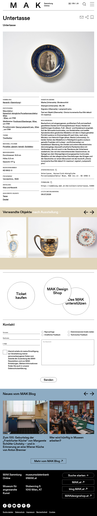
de (69, 3)
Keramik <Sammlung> (12, 102)
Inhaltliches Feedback (52, 335)
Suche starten (76, 475)
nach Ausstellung (45, 212)
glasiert (14, 146)
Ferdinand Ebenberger (22, 121)
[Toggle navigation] (92, 4)
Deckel (5, 199)
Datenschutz (19, 512)
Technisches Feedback (79, 335)
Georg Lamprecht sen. (25, 127)
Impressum (30, 512)
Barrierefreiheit (41, 512)
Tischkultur (7, 138)
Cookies (52, 512)
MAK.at (76, 482)
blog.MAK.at (76, 489)
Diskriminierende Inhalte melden (82, 332)
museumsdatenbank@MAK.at (37, 476)
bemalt (21, 146)
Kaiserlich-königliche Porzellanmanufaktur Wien (20, 114)
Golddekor (29, 146)
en (73, 3)
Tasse (5, 196)
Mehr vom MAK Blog (47, 461)
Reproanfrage (49, 332)
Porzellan (6, 146)
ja (77, 3)
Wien (6, 118)
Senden (48, 380)
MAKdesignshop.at (77, 496)
